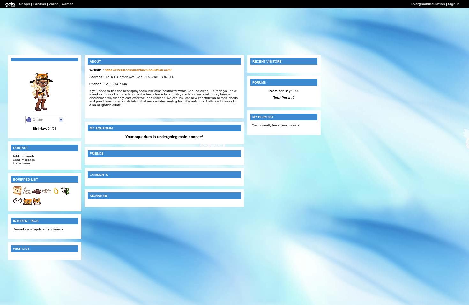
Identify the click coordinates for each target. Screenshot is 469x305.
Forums (39, 4)
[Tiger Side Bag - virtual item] (36, 204)
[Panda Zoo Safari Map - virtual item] (65, 194)
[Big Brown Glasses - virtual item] (17, 204)
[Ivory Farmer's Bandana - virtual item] (46, 194)
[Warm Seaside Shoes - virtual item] (36, 194)
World (54, 4)
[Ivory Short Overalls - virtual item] (27, 194)
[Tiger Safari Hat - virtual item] (27, 204)
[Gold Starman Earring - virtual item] (56, 194)
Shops (24, 4)
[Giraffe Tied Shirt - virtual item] (17, 194)
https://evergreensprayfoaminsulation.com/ (138, 69)
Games (67, 4)
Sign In (454, 4)
